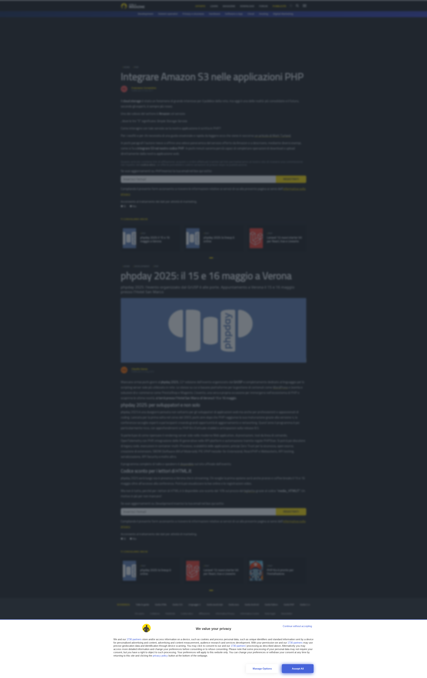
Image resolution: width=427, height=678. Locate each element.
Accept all (298, 668)
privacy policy (160, 655)
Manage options (262, 668)
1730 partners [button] (134, 639)
